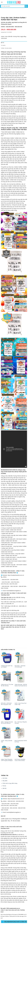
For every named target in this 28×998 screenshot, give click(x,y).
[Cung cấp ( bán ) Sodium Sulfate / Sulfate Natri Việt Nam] (14, 221)
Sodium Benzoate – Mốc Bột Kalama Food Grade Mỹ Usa (21, 685)
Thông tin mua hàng (6, 48)
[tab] (14, 42)
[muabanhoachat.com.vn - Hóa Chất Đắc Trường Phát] (14, 2)
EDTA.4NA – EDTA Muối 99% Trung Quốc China (6, 704)
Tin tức (4, 785)
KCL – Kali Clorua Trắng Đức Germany (21, 722)
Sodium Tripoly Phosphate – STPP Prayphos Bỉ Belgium (7, 760)
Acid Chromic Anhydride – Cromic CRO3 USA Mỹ (20, 760)
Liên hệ (4, 788)
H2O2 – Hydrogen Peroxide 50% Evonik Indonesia (7, 722)
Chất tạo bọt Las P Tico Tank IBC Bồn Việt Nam (7, 685)
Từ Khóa (3, 45)
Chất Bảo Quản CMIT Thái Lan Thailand (6, 666)
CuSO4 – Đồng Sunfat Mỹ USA (6, 741)
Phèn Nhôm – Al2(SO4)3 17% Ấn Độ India (20, 666)
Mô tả (2, 42)
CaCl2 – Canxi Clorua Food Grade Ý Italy (20, 704)
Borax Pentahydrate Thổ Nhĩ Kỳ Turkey (21, 741)
